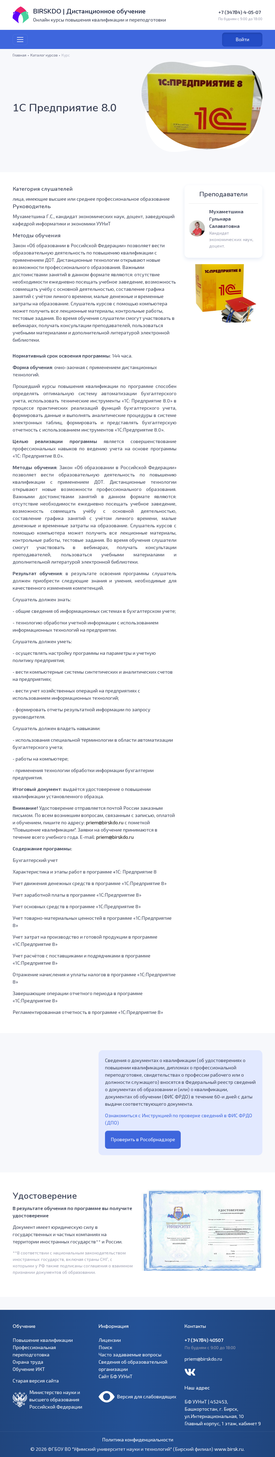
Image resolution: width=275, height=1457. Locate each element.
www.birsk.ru (229, 1449)
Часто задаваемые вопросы (130, 1354)
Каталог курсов (44, 55)
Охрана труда (28, 1362)
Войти (242, 39)
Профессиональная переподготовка (34, 1350)
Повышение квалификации (43, 1340)
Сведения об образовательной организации (133, 1365)
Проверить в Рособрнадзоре (143, 1139)
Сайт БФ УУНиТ (115, 1376)
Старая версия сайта (36, 1381)
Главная (19, 55)
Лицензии (110, 1340)
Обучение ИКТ (29, 1369)
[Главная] (21, 14)
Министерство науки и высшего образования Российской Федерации (55, 1399)
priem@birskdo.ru (203, 1359)
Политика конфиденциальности (137, 1439)
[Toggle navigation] (20, 39)
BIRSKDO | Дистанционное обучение (89, 11)
